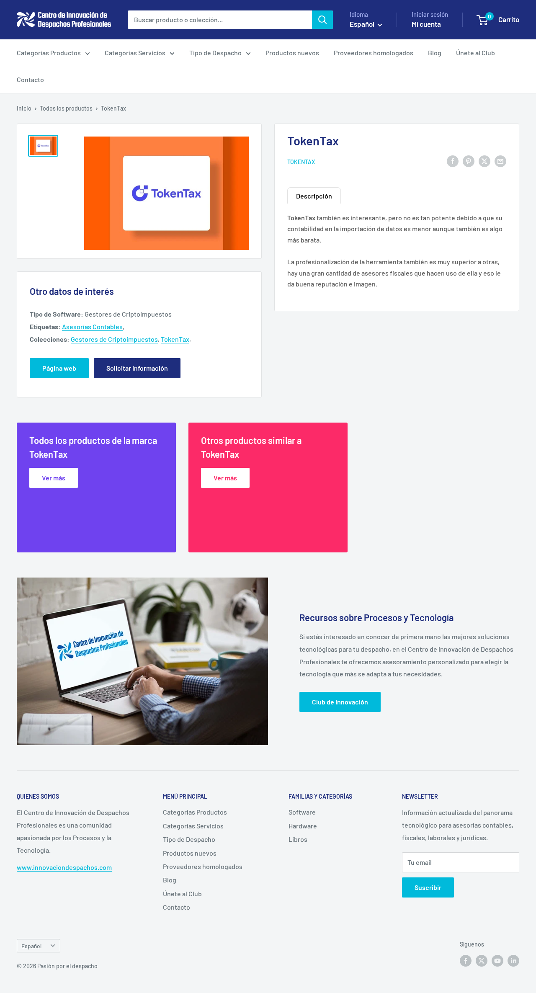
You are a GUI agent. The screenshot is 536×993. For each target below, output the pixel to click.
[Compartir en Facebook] (453, 161)
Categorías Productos (49, 53)
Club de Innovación (340, 702)
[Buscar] (322, 19)
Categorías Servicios (135, 53)
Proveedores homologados (373, 53)
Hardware (303, 826)
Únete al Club (475, 53)
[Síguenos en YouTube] (497, 961)
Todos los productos (66, 108)
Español (31, 945)
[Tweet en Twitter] (484, 161)
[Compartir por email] (500, 161)
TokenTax (301, 161)
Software (302, 812)
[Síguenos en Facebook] (466, 961)
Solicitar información (137, 368)
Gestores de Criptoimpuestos (114, 339)
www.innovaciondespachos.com (64, 867)
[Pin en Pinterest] (468, 161)
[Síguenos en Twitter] (481, 961)
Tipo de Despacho (215, 53)
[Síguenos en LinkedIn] (513, 961)
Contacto (30, 79)
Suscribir (428, 887)
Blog (434, 53)
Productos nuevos (292, 53)
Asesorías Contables (92, 326)
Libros (298, 839)
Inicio (24, 108)
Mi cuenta (426, 24)
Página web (59, 368)
